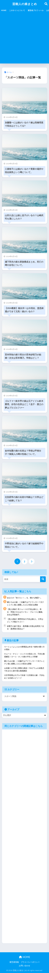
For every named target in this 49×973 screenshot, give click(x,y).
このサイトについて (17, 10)
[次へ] (32, 561)
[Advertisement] (24, 38)
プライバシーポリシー (30, 962)
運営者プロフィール (36, 10)
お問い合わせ (24, 966)
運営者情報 (14, 962)
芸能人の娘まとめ (24, 4)
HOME (3, 10)
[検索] (43, 579)
